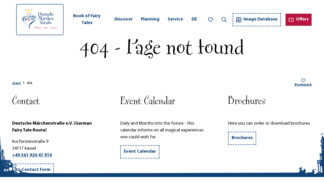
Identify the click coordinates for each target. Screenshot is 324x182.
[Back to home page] (40, 19)
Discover (123, 19)
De (194, 19)
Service (175, 19)
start (16, 83)
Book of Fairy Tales (86, 19)
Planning (150, 19)
